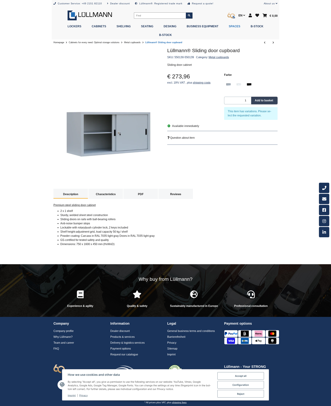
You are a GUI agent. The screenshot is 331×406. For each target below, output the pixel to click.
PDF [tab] (141, 194)
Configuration (240, 384)
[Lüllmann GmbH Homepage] (90, 15)
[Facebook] (324, 210)
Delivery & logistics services (127, 342)
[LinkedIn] (324, 232)
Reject (240, 393)
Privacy (83, 395)
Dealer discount (120, 330)
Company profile (63, 330)
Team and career (63, 342)
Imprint (72, 395)
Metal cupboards (219, 57)
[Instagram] (324, 221)
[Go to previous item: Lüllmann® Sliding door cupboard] (264, 42)
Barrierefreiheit (176, 336)
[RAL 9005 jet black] (249, 82)
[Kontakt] (324, 199)
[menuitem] (74, 26)
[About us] (231, 15)
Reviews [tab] (175, 194)
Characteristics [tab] (106, 194)
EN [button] (240, 15)
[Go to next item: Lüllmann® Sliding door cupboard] (273, 42)
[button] (269, 3)
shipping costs (201, 82)
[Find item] (189, 15)
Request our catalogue (124, 354)
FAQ (56, 348)
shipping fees (179, 402)
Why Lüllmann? (63, 336)
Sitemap (172, 348)
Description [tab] (70, 194)
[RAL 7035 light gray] (228, 82)
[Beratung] (324, 188)
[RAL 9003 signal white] (238, 82)
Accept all (241, 375)
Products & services (122, 336)
